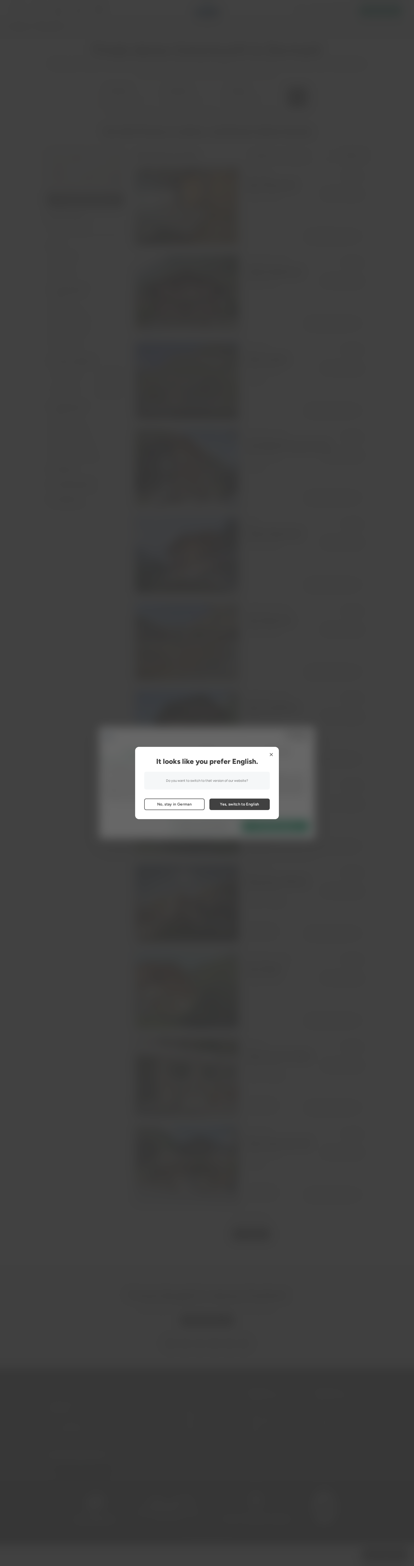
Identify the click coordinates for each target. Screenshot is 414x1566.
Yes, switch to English (239, 804)
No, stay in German (174, 804)
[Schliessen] (271, 754)
